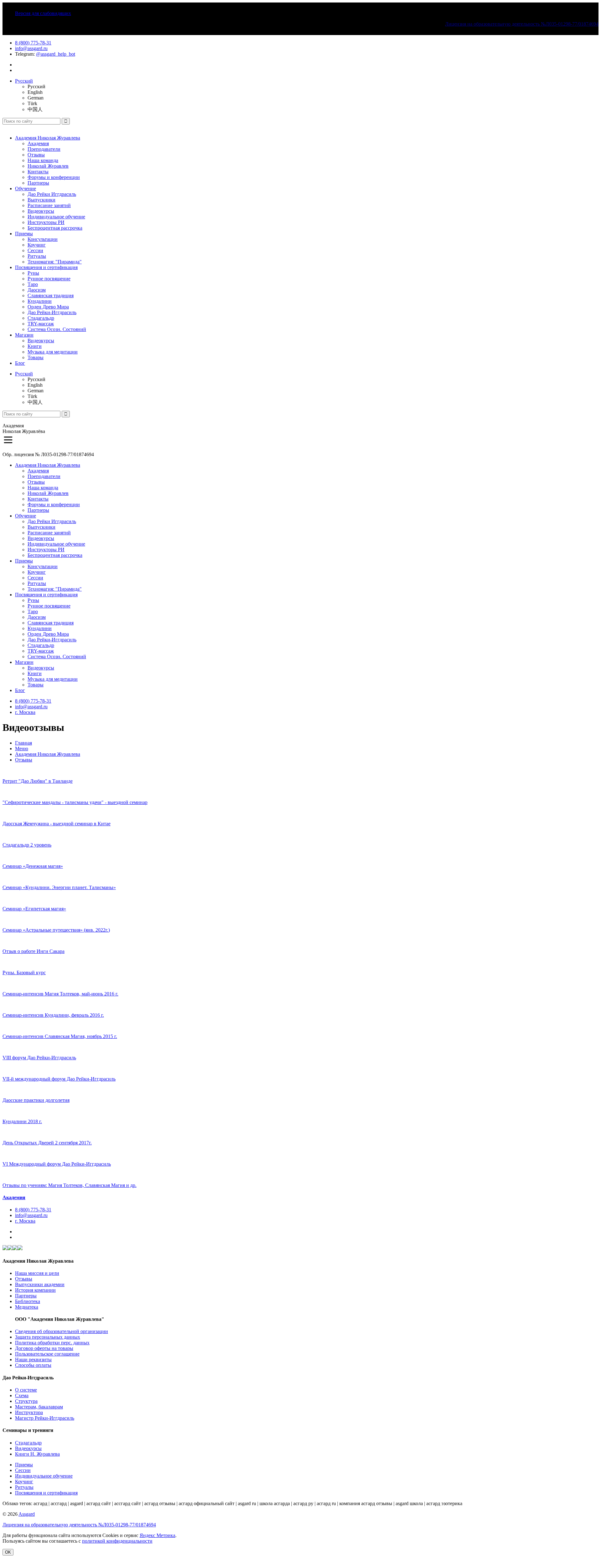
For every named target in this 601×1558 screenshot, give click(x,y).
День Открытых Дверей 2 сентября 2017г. (47, 1142)
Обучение (25, 188)
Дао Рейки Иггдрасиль (52, 194)
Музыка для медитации (53, 351)
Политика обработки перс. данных (52, 1342)
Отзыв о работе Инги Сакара (33, 951)
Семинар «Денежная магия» (33, 866)
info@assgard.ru (31, 48)
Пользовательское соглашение (47, 1354)
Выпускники (41, 199)
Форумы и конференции (54, 177)
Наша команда (43, 160)
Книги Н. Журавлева (37, 1454)
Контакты (38, 171)
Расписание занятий (49, 205)
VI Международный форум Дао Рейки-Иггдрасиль (57, 1164)
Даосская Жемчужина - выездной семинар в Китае (56, 823)
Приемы (24, 233)
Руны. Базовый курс (24, 972)
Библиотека (27, 1301)
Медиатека (26, 1307)
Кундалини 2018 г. (22, 1121)
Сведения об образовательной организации (61, 1331)
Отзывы (36, 154)
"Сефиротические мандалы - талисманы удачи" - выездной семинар (75, 802)
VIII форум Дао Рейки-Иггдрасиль (39, 1057)
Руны (33, 273)
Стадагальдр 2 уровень (27, 845)
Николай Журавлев (48, 166)
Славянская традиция (51, 295)
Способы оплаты (33, 1365)
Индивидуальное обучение (56, 216)
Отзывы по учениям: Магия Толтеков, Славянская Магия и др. (69, 1185)
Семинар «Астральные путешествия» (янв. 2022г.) (56, 930)
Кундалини (40, 301)
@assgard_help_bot (55, 54)
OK (8, 1552)
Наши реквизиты (33, 1359)
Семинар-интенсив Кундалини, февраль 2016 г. (53, 1015)
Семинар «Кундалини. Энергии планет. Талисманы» (59, 887)
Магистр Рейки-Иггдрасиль (44, 1418)
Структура (26, 1401)
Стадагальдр (41, 318)
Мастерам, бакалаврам (39, 1406)
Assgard (26, 1514)
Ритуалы (37, 256)
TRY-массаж (41, 323)
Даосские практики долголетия (36, 1100)
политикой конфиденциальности (117, 1541)
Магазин (24, 335)
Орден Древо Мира (48, 306)
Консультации (43, 239)
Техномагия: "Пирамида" (55, 261)
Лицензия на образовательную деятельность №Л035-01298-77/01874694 (521, 24)
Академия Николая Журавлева (47, 137)
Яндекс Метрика (157, 1535)
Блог (20, 363)
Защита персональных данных (47, 1337)
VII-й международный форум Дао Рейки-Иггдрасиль (59, 1079)
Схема (21, 1395)
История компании (35, 1290)
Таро (33, 284)
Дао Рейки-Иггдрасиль (52, 312)
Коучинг (37, 244)
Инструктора (29, 1412)
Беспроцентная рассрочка (55, 228)
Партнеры (38, 183)
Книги (35, 346)
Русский (24, 81)
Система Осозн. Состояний (57, 329)
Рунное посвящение (49, 278)
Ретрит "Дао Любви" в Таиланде (38, 781)
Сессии (35, 250)
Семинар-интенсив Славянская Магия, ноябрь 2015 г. (60, 1036)
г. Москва (25, 712)
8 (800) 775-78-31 (33, 42)
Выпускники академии (39, 1284)
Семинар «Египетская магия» (34, 908)
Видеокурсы (41, 211)
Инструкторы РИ (46, 222)
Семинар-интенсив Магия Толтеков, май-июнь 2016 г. (60, 993)
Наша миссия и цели (37, 1273)
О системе (26, 1390)
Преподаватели (44, 149)
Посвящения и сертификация (46, 267)
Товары (36, 357)
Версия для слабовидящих (43, 13)
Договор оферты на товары (44, 1348)
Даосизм (37, 290)
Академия (38, 143)
